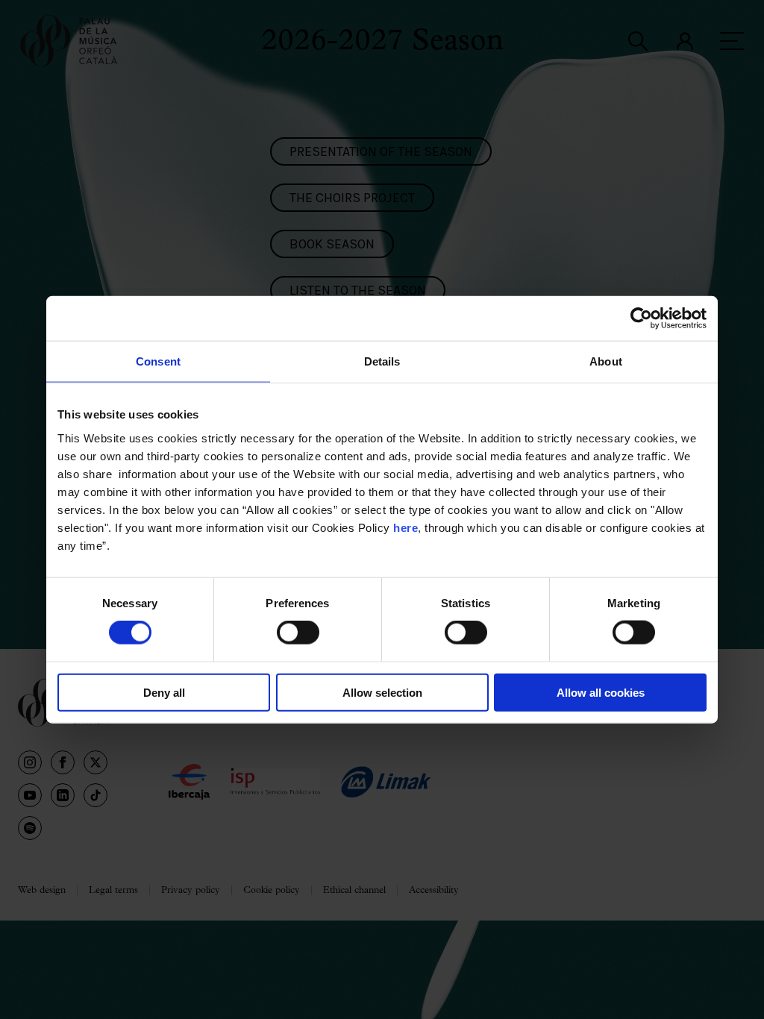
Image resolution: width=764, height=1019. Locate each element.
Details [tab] (382, 361)
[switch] (298, 633)
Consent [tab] (158, 361)
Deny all (164, 692)
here (405, 527)
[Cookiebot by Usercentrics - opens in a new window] (641, 318)
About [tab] (605, 361)
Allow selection (382, 692)
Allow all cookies (601, 692)
